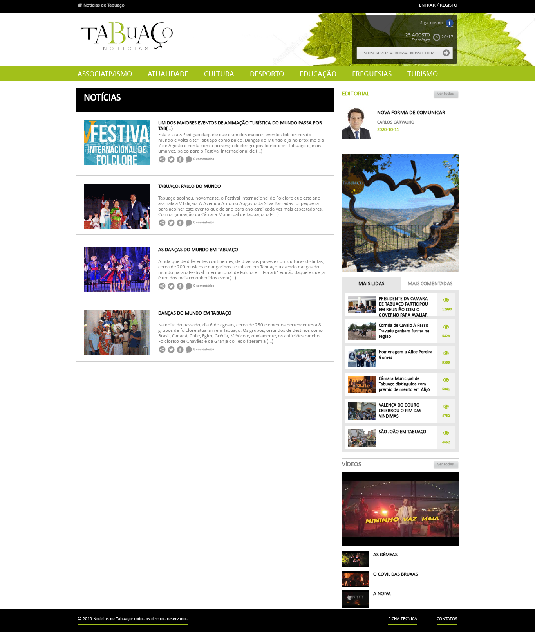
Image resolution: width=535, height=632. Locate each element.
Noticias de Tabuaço (103, 5)
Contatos (447, 618)
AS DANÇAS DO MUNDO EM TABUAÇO (198, 249)
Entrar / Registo (438, 5)
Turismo (422, 74)
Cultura (219, 74)
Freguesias (372, 74)
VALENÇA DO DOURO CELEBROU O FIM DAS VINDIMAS (400, 411)
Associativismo (105, 74)
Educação (318, 74)
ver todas (445, 93)
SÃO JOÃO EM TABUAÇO (402, 431)
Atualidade (168, 74)
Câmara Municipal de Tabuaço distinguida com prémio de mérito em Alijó (404, 384)
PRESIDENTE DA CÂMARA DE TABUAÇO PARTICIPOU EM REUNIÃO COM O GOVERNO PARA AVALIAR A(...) (403, 309)
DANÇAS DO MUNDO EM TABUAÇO (194, 313)
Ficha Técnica (402, 618)
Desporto (267, 74)
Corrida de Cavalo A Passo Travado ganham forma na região (404, 331)
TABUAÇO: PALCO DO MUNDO (189, 186)
